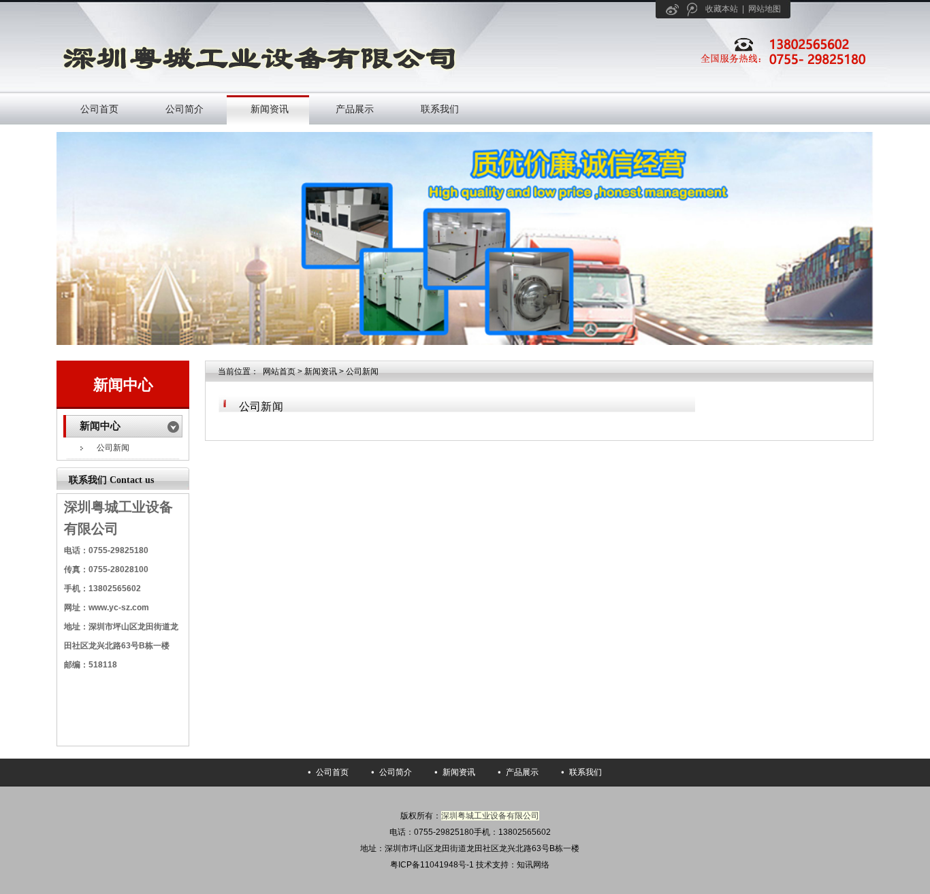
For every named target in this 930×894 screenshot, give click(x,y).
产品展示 (355, 108)
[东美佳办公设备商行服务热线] (775, 66)
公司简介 (184, 108)
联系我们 (440, 108)
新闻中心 (123, 384)
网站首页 (279, 371)
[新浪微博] (672, 9)
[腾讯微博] (692, 9)
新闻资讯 (270, 108)
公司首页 (99, 108)
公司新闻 (113, 447)
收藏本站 (721, 9)
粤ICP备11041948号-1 (432, 865)
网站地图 (764, 9)
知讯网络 (533, 865)
